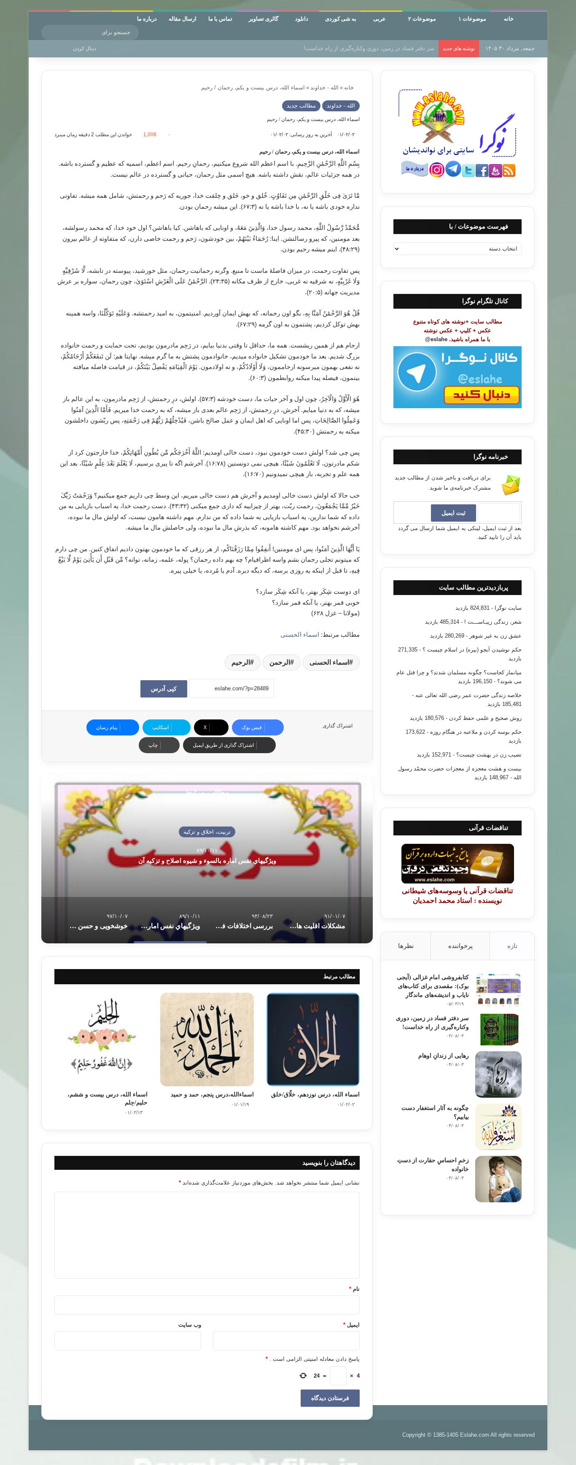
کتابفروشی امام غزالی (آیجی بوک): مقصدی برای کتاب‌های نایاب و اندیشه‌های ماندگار (433, 986)
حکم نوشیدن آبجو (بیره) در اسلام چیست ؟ (472, 649)
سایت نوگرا (508, 608)
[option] (207, 859)
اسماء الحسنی (300, 634)
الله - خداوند (324, 87)
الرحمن (279, 662)
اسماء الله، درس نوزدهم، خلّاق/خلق (315, 1094)
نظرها (406, 945)
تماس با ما (220, 18)
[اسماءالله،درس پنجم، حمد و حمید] (206, 1039)
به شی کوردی (340, 18)
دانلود (301, 18)
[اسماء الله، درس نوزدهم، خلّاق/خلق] (313, 1039)
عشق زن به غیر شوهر (495, 636)
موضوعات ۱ (472, 18)
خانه (509, 18)
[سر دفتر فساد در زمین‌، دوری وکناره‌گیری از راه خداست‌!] (498, 1029)
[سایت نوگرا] (534, 23)
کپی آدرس (164, 688)
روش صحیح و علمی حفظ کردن (485, 718)
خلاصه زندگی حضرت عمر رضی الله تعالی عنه (468, 695)
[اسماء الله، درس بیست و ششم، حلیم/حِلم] (101, 1039)
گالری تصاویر (263, 18)
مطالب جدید (301, 105)
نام (354, 1289)
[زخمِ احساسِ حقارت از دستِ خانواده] (498, 1179)
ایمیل (351, 1325)
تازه (512, 945)
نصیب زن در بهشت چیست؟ (489, 754)
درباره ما (147, 18)
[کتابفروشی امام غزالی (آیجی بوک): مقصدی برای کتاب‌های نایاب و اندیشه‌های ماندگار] (498, 990)
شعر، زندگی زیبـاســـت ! (493, 622)
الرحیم (240, 662)
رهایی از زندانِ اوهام (410, 48)
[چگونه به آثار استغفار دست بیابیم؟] (498, 1127)
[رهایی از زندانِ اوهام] (498, 1074)
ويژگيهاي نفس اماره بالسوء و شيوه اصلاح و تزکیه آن (207, 860)
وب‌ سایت (189, 1325)
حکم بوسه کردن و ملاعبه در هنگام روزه (476, 732)
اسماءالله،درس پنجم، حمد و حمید (212, 1094)
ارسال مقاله (182, 18)
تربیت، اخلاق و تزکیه (207, 831)
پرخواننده (460, 945)
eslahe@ (436, 339)
